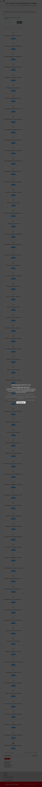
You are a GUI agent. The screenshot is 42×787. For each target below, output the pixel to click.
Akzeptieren (21, 402)
